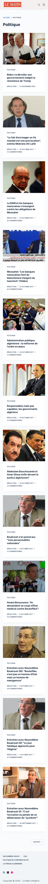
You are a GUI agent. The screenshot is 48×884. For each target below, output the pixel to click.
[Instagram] (12, 872)
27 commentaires (14, 757)
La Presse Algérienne (12, 864)
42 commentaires (14, 221)
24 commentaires (14, 689)
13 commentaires (14, 152)
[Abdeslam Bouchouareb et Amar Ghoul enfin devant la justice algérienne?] (24, 445)
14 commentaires (14, 486)
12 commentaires (14, 551)
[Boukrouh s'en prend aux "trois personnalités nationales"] (24, 511)
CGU (25, 856)
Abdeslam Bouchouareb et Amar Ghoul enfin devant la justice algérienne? (22, 474)
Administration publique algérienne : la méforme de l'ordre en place (22, 343)
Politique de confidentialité (16, 860)
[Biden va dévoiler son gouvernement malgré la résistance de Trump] (24, 49)
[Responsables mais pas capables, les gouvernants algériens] (24, 380)
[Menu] (44, 4)
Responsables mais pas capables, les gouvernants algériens (22, 409)
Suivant (36, 842)
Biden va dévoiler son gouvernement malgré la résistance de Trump (21, 77)
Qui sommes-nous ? (11, 856)
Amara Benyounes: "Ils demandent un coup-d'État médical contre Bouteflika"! (23, 605)
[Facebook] (4, 872)
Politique (11, 70)
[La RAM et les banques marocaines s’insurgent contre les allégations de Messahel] (24, 177)
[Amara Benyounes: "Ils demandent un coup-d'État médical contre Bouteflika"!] (24, 576)
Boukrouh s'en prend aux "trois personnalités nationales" (21, 540)
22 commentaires (14, 826)
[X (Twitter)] (8, 872)
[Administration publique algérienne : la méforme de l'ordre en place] (24, 314)
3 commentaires (14, 355)
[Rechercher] (39, 5)
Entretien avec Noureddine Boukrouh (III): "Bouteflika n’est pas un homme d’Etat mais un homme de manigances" (22, 674)
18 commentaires (14, 617)
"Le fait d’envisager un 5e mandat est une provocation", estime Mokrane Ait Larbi (24, 140)
